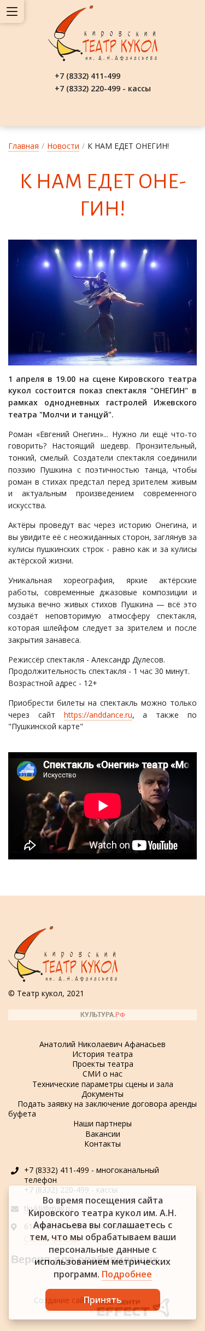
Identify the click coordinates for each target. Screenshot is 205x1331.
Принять (103, 1300)
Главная (23, 146)
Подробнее (127, 1274)
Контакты (102, 1143)
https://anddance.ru (98, 715)
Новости (63, 146)
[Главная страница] (102, 33)
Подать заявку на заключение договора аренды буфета (102, 1108)
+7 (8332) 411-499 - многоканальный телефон (91, 1175)
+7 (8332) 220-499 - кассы (103, 88)
